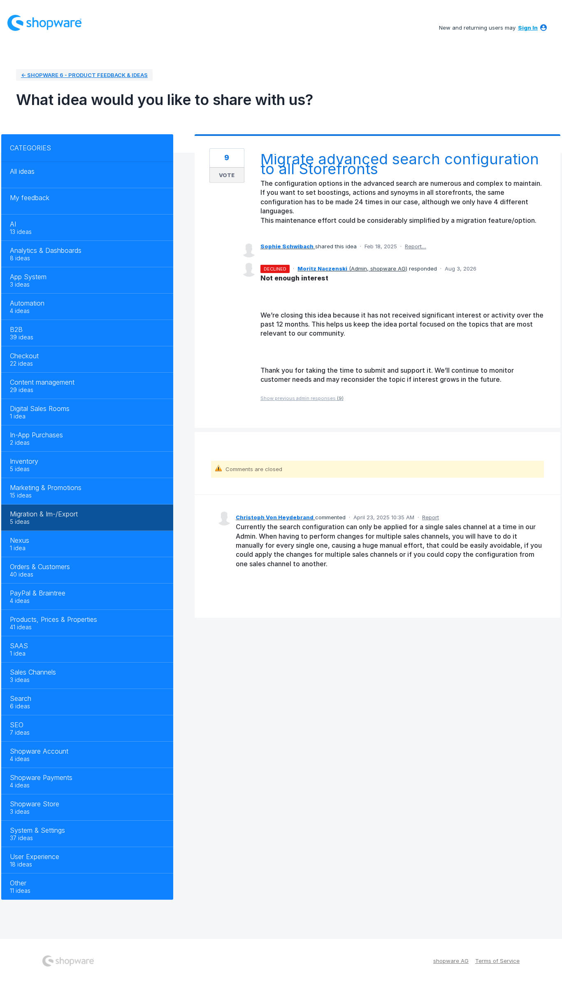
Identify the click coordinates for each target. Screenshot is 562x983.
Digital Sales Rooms (40, 408)
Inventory (24, 461)
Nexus (19, 540)
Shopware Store (34, 804)
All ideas (22, 171)
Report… (415, 246)
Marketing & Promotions (45, 487)
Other (18, 883)
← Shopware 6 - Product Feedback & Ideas (84, 75)
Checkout (24, 356)
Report (430, 517)
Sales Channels (33, 672)
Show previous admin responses (302, 398)
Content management (42, 382)
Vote (227, 175)
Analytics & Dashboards (45, 250)
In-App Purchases (36, 435)
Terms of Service (497, 960)
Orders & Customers (40, 567)
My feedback (29, 198)
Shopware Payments (41, 777)
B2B (16, 329)
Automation (27, 303)
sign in (528, 27)
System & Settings (37, 830)
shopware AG (451, 960)
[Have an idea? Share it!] (44, 23)
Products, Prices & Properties (53, 619)
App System (28, 277)
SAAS (19, 646)
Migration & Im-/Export (44, 514)
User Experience (34, 856)
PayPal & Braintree (37, 593)
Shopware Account (39, 751)
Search (20, 698)
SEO (16, 725)
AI (13, 224)
